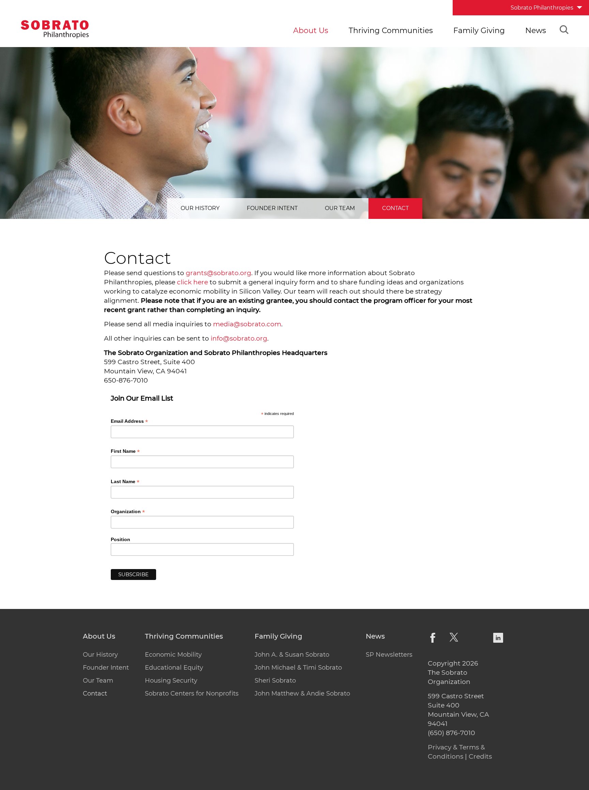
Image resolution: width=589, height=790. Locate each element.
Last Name (125, 481)
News (535, 30)
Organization (128, 511)
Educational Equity (174, 667)
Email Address (129, 421)
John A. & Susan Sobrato (292, 654)
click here (192, 282)
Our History (200, 208)
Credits (480, 756)
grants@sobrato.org (218, 273)
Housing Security (171, 680)
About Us (310, 30)
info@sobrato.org (239, 338)
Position (120, 539)
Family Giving (479, 30)
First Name (125, 451)
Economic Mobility (173, 654)
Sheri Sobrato (275, 680)
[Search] (564, 30)
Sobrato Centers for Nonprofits (192, 693)
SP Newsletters (389, 654)
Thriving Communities (391, 30)
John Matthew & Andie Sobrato (302, 693)
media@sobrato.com (247, 324)
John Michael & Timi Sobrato (298, 667)
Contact (395, 208)
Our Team (340, 208)
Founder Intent (272, 208)
